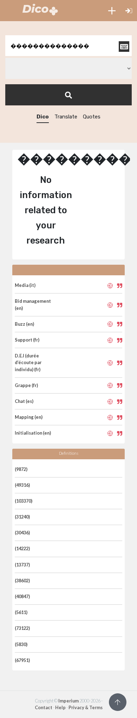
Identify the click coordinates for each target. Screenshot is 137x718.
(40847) (22, 596)
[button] (112, 10)
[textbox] (68, 45)
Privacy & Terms (85, 707)
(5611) (21, 612)
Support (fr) (27, 340)
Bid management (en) (33, 304)
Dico (43, 116)
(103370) (23, 501)
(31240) (22, 517)
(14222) (22, 548)
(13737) (22, 564)
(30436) (22, 532)
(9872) (21, 469)
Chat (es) (24, 401)
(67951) (22, 660)
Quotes (91, 116)
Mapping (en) (29, 417)
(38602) (22, 580)
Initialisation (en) (33, 433)
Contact (43, 707)
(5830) (21, 644)
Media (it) (25, 285)
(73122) (22, 628)
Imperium (68, 701)
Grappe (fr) (26, 385)
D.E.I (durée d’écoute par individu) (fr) (28, 362)
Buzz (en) (24, 324)
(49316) (22, 485)
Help (60, 707)
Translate (65, 116)
